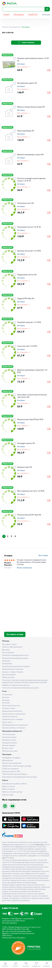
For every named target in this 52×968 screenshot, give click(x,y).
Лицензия (6, 661)
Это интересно (8, 653)
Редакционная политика (12, 711)
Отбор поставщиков (10, 769)
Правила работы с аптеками (13, 728)
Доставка (6, 650)
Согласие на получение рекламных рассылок (20, 688)
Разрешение (7, 664)
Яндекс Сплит (7, 55)
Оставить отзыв (15, 634)
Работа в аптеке (8, 787)
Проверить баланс (9, 743)
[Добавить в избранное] (14, 59)
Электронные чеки (9, 751)
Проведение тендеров (11, 758)
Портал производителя (11, 763)
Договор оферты (9, 675)
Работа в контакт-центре (12, 792)
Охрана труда (7, 795)
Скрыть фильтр (28, 43)
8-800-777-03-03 (10, 908)
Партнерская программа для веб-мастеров (19, 777)
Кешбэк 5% (33, 15)
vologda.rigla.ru (39, 845)
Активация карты (9, 737)
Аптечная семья (8, 735)
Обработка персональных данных (16, 685)
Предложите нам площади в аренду (16, 766)
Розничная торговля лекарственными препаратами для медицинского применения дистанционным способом (25, 681)
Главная (4, 27)
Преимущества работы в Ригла (14, 784)
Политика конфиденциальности (15, 655)
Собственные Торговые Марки (14, 774)
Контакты (6, 703)
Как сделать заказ (9, 644)
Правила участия (9, 740)
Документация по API (11, 772)
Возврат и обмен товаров (12, 672)
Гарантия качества (9, 717)
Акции (6, 15)
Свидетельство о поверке (12, 719)
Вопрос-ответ (7, 748)
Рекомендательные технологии (15, 725)
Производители (14, 27)
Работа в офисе (8, 789)
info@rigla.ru (21, 938)
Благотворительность (11, 706)
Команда (5, 700)
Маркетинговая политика (12, 669)
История (5, 697)
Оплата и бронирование (12, 647)
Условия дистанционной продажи (16, 666)
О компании (7, 695)
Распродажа (19, 15)
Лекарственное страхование (13, 714)
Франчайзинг (7, 760)
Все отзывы (43, 556)
